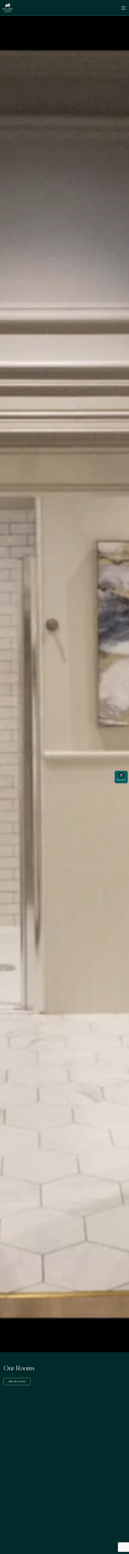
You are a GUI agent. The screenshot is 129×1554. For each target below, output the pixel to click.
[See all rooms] (17, 1384)
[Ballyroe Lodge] (8, 7)
